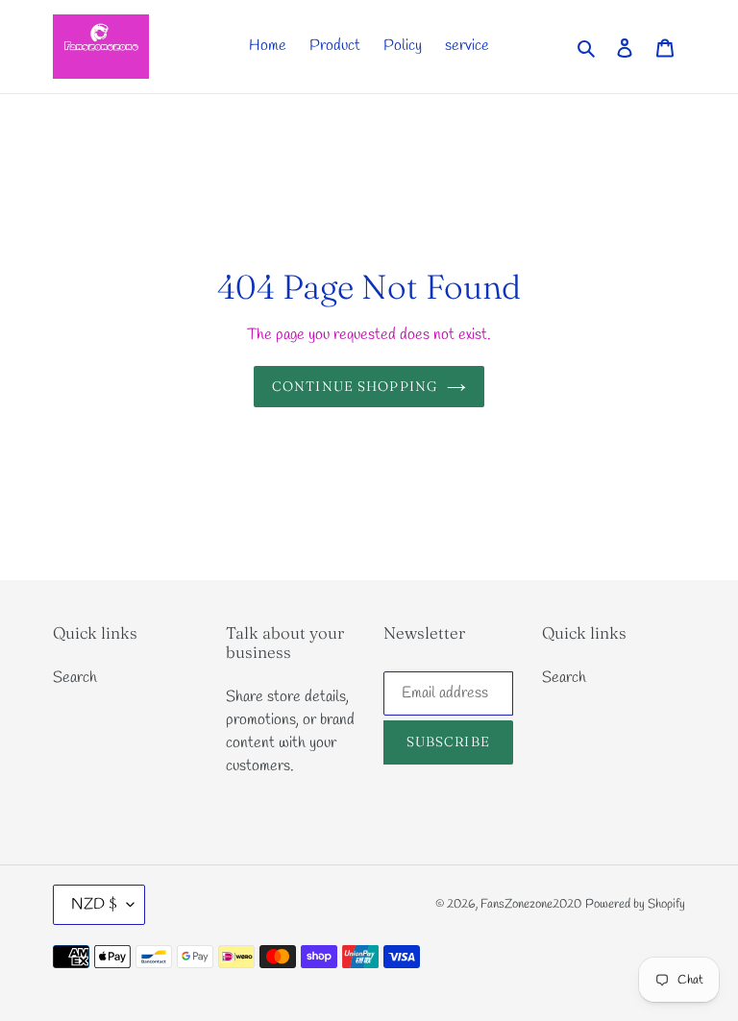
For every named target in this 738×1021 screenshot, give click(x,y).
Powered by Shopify (635, 904)
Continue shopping (354, 386)
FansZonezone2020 (530, 904)
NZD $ (94, 904)
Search (75, 678)
